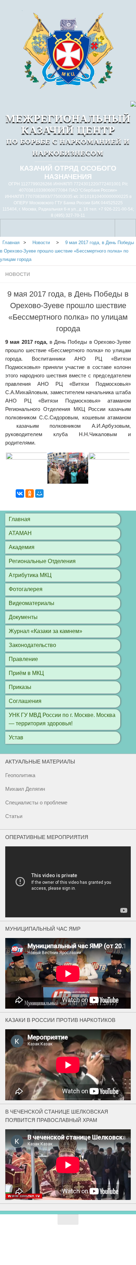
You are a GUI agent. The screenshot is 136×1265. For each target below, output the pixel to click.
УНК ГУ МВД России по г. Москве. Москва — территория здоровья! (62, 719)
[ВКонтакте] (20, 493)
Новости (17, 274)
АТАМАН (20, 533)
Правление (23, 659)
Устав (16, 737)
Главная (11, 242)
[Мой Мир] (39, 493)
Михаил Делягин (25, 789)
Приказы (20, 687)
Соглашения (25, 701)
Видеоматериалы (31, 603)
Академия (22, 547)
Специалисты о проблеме (36, 802)
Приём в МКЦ (26, 673)
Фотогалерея (26, 589)
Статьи (13, 816)
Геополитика (20, 775)
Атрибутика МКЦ (30, 575)
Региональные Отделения (42, 561)
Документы (23, 617)
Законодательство (32, 645)
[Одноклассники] (29, 493)
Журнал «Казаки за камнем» (45, 631)
